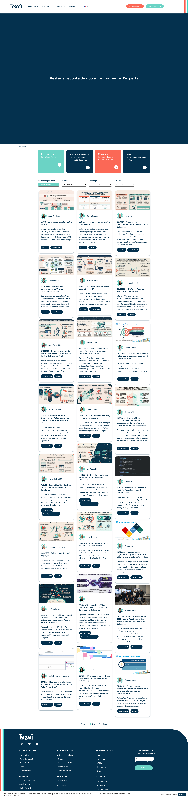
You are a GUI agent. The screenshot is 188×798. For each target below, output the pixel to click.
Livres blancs (101, 759)
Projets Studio (63, 767)
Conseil (60, 759)
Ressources (73, 6)
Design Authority (25, 788)
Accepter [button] (181, 794)
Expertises (46, 6)
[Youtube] (37, 744)
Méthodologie (25, 755)
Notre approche (27, 750)
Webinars (100, 763)
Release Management (27, 780)
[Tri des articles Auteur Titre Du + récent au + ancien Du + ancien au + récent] (124, 185)
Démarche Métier (25, 763)
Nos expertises (65, 750)
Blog (98, 755)
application (84, 561)
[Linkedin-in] (22, 744)
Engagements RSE (103, 789)
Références (62, 776)
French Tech (62, 780)
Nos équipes (101, 785)
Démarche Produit (26, 759)
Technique (23, 776)
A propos (59, 6)
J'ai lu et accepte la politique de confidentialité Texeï (153, 762)
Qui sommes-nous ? (104, 781)
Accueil (18, 146)
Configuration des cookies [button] (168, 794)
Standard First (24, 784)
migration (53, 360)
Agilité (21, 767)
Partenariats (62, 786)
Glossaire (100, 771)
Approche (32, 6)
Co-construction (25, 771)
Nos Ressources (104, 750)
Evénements (101, 767)
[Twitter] (29, 744)
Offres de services (65, 755)
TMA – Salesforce (64, 771)
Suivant (104, 724)
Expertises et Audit (65, 763)
